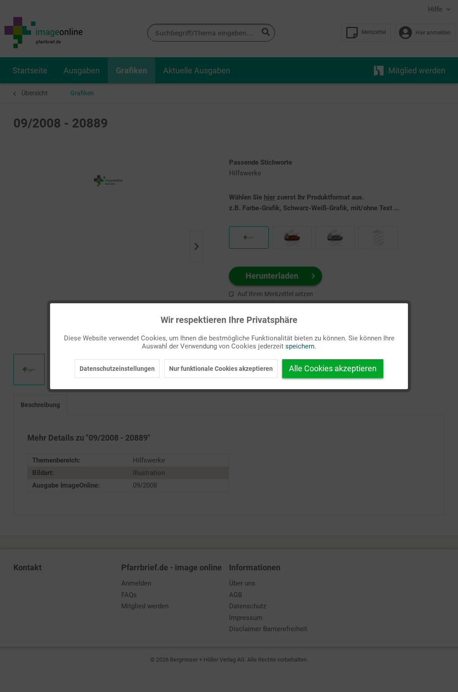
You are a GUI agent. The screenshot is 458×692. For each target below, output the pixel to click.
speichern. (300, 346)
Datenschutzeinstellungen (117, 368)
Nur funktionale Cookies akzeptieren (221, 368)
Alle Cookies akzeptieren (333, 368)
